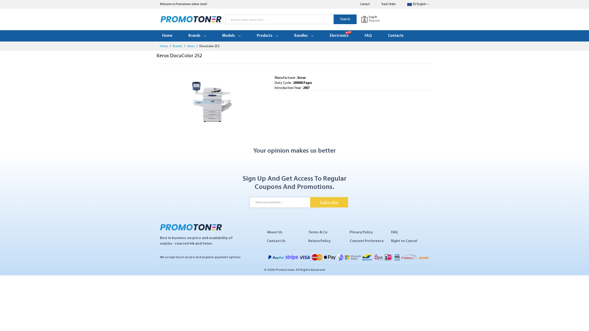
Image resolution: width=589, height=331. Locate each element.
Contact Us (276, 241)
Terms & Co (318, 232)
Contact (365, 4)
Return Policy (319, 241)
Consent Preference (367, 241)
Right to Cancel (404, 241)
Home (164, 46)
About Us (274, 232)
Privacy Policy (361, 232)
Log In (373, 17)
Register (374, 21)
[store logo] (191, 19)
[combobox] (279, 19)
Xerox (191, 46)
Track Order (388, 4)
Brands (178, 46)
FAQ (394, 232)
